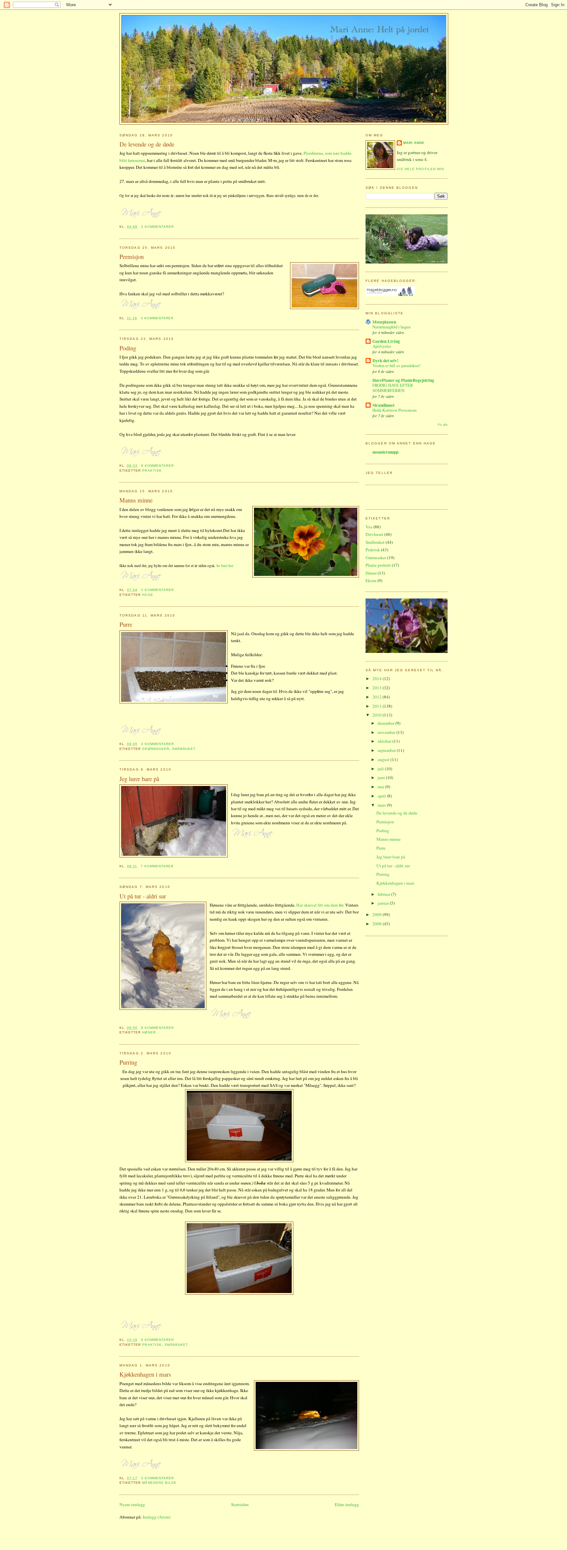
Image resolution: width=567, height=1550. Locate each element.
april (382, 796)
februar (384, 894)
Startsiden (240, 1504)
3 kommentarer (157, 318)
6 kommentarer (157, 1340)
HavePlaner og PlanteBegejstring (403, 380)
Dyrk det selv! (385, 360)
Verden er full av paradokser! (396, 365)
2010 (377, 715)
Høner (149, 1032)
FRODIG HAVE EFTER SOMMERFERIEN (392, 388)
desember (386, 723)
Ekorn (371, 580)
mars (382, 805)
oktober (385, 741)
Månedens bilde (159, 1482)
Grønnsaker (155, 749)
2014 (377, 678)
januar (384, 903)
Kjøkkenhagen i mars (145, 1374)
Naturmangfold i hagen (391, 327)
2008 (377, 924)
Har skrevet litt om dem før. (320, 905)
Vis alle (442, 424)
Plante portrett (378, 565)
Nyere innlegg (132, 1504)
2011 (377, 706)
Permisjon (131, 256)
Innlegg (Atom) (156, 1517)
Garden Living (386, 341)
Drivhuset (374, 534)
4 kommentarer (157, 744)
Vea (369, 527)
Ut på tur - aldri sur (142, 896)
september (387, 750)
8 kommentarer (157, 465)
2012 (377, 697)
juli (381, 769)
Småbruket (184, 749)
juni (382, 777)
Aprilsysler (381, 346)
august (384, 759)
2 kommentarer (157, 226)
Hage (147, 595)
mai (381, 787)
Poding (127, 348)
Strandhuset (383, 405)
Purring (128, 1062)
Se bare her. (225, 565)
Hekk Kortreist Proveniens (394, 410)
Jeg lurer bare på (139, 779)
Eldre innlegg (347, 1504)
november (387, 732)
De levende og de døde (146, 144)
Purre (125, 624)
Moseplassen (384, 322)
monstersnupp (385, 452)
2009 (377, 914)
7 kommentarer (157, 866)
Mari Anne (414, 143)
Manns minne (136, 500)
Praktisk (151, 470)
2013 (377, 688)
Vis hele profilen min (420, 169)
